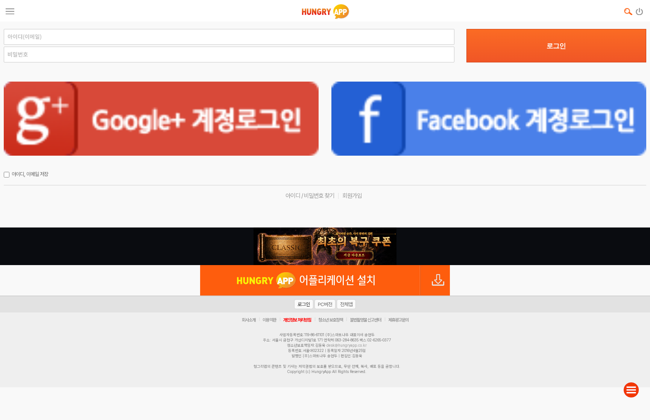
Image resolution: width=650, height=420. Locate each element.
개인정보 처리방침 (297, 320)
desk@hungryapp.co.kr (347, 345)
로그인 (556, 46)
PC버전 (325, 304)
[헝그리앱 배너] (325, 246)
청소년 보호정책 (330, 320)
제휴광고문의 (398, 320)
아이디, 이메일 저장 (30, 174)
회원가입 (352, 195)
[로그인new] (639, 10)
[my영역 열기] (10, 10)
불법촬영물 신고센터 (365, 320)
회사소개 (248, 320)
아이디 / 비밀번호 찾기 (310, 195)
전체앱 (346, 304)
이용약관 (269, 320)
